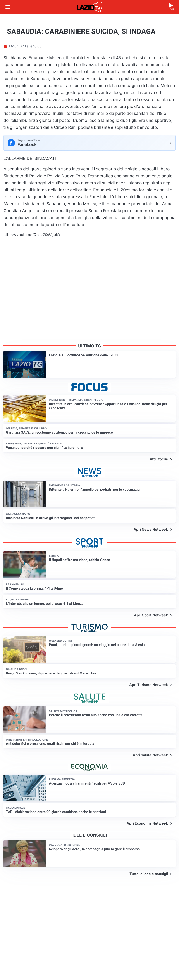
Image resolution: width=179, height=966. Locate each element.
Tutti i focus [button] (158, 459)
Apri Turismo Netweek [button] (148, 685)
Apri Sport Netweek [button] (151, 615)
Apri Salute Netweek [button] (150, 755)
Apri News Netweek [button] (151, 529)
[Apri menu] (8, 7)
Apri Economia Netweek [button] (147, 823)
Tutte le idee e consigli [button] (148, 874)
